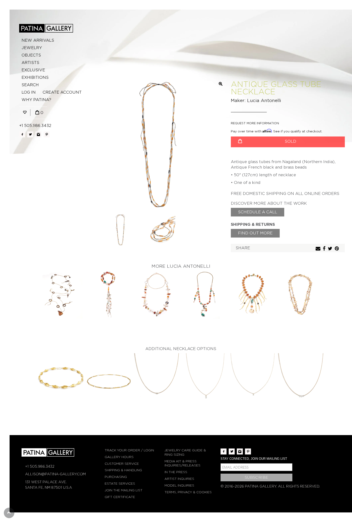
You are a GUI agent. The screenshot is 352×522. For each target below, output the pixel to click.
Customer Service (122, 463)
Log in (29, 92)
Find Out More (255, 233)
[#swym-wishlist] (25, 112)
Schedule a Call (257, 212)
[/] (46, 28)
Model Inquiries (179, 485)
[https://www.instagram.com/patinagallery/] (38, 134)
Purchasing (116, 477)
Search (30, 85)
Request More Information (255, 123)
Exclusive (33, 70)
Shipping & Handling (123, 470)
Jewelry (32, 47)
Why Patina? (36, 99)
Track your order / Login (129, 450)
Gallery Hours (119, 457)
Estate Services (120, 483)
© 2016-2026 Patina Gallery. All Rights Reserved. (270, 486)
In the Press (176, 472)
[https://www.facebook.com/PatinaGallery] (22, 134)
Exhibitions (35, 77)
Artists (30, 62)
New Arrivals (38, 40)
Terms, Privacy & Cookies (188, 492)
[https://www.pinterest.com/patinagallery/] (47, 134)
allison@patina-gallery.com (55, 474)
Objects (31, 55)
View (61, 295)
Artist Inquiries (179, 479)
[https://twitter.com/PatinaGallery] (30, 134)
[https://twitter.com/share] (331, 249)
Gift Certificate (120, 497)
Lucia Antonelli (264, 100)
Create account (62, 92)
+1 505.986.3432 (35, 125)
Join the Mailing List (123, 490)
